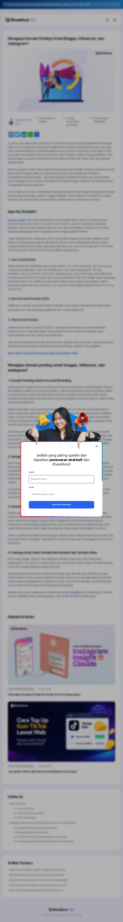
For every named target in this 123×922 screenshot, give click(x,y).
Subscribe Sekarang (61, 505)
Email (31, 487)
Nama (31, 472)
